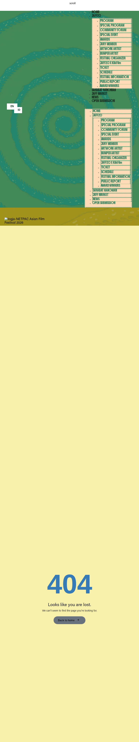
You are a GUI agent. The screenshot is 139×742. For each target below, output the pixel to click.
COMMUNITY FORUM (113, 30)
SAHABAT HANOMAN (104, 90)
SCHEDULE (106, 72)
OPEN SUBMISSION (103, 101)
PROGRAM (107, 21)
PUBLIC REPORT (110, 82)
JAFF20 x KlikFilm (110, 63)
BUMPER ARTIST (109, 53)
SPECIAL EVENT (109, 35)
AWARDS (105, 39)
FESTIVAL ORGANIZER (113, 58)
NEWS (95, 97)
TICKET (104, 68)
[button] (108, 107)
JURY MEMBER (108, 44)
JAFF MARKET (99, 94)
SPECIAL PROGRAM (112, 25)
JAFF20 (96, 16)
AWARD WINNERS (109, 86)
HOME (95, 12)
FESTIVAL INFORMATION (114, 77)
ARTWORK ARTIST (110, 49)
